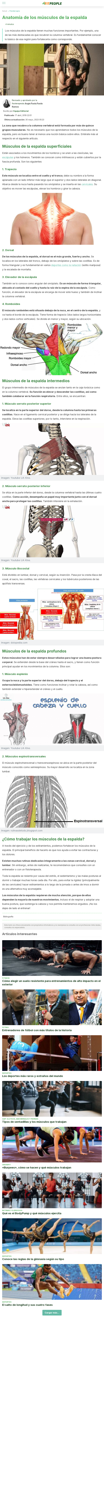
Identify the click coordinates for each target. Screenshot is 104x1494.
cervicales (87, 184)
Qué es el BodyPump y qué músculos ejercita (31, 1213)
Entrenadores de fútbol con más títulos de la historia (37, 1030)
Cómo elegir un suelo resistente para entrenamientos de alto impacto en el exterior (51, 982)
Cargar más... (52, 1312)
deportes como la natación (66, 265)
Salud (4, 11)
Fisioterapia (14, 11)
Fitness (5, 978)
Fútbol (5, 1027)
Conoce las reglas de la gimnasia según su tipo (33, 1259)
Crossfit (6, 1165)
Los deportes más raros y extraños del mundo (32, 1076)
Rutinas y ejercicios (12, 1210)
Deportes (6, 1073)
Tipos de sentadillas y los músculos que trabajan (34, 1121)
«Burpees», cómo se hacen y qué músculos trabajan (36, 1167)
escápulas (7, 157)
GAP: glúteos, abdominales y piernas (20, 1119)
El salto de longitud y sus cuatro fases (27, 1304)
